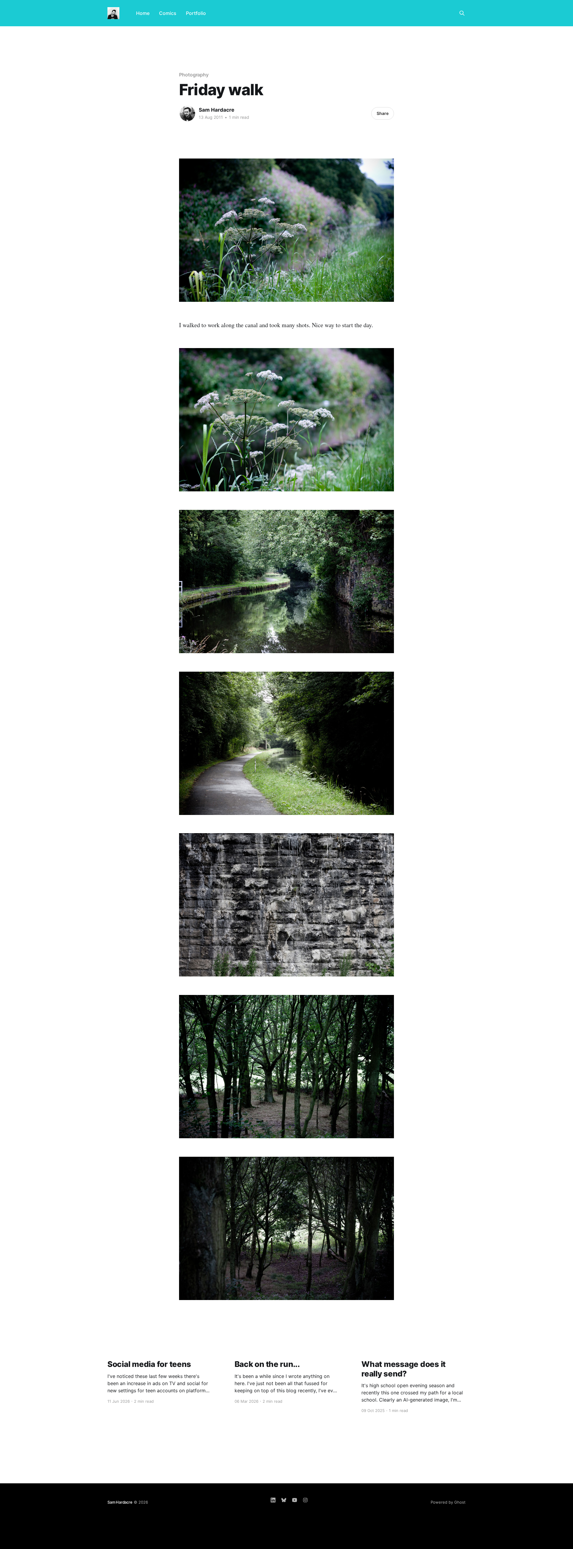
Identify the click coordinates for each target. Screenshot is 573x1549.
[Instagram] (305, 1500)
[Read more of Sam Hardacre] (187, 113)
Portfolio (196, 13)
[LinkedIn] (273, 1500)
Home (143, 13)
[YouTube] (294, 1500)
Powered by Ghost (448, 1502)
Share (383, 113)
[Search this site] (462, 13)
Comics (167, 13)
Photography (194, 75)
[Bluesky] (283, 1500)
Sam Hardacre (216, 110)
